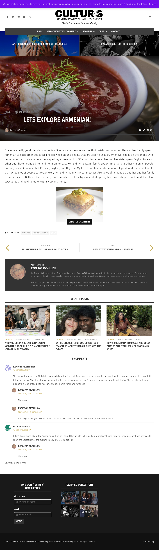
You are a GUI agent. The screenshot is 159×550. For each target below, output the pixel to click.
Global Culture (23, 112)
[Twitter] (13, 17)
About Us (87, 31)
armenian (26, 233)
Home (40, 31)
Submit (19, 521)
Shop (101, 31)
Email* (17, 509)
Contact (115, 31)
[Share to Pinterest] (151, 130)
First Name (19, 496)
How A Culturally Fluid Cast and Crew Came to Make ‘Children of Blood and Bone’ (128, 346)
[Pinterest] (18, 17)
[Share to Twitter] (144, 130)
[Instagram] (30, 17)
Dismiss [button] (152, 4)
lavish (53, 233)
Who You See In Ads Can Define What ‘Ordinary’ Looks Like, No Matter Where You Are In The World (27, 346)
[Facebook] (7, 17)
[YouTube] (24, 17)
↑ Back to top (148, 542)
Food (7, 112)
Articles (9, 340)
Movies (139, 340)
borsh (45, 233)
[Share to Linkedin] (147, 130)
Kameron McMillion (18, 130)
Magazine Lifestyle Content (61, 31)
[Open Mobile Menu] (151, 17)
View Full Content (79, 221)
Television (39, 340)
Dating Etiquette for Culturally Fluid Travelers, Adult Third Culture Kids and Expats (78, 346)
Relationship (91, 340)
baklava (36, 233)
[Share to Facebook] (140, 130)
